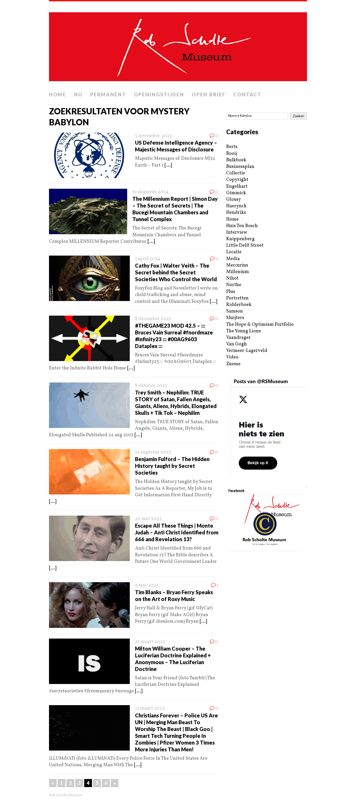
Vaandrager (238, 337)
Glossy (233, 199)
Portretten (237, 298)
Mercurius (237, 265)
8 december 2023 (153, 319)
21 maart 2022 (150, 642)
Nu (78, 94)
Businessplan (240, 166)
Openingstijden (159, 94)
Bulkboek (236, 160)
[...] (168, 165)
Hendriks (236, 212)
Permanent (108, 94)
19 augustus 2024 (150, 192)
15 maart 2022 (150, 708)
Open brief (208, 94)
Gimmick (236, 193)
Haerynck (236, 206)
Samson (234, 311)
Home (57, 94)
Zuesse (233, 364)
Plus (230, 291)
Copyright (237, 179)
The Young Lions (243, 331)
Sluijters (235, 318)
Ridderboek (238, 305)
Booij (231, 153)
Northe (233, 285)
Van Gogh (236, 344)
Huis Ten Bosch (242, 226)
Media (233, 259)
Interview (236, 232)
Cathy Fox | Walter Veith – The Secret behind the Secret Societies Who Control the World (176, 272)
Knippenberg (240, 239)
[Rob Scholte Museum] (178, 45)
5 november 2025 (153, 136)
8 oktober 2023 (151, 385)
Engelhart (237, 186)
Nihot (232, 278)
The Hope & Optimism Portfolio (260, 324)
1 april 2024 (147, 259)
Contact (247, 94)
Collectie (235, 173)
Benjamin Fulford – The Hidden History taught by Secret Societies (172, 466)
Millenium (237, 272)
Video (232, 357)
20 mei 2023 (148, 519)
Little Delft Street (244, 245)
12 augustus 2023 (153, 452)
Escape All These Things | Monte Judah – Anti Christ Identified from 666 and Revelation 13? (176, 532)
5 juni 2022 (147, 585)
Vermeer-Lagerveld (246, 350)
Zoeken (298, 116)
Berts (231, 147)
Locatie (234, 252)
